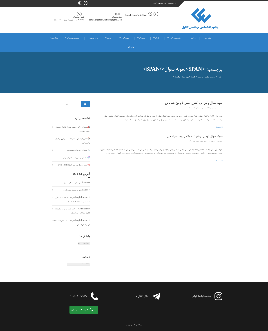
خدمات (157, 38)
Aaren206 (86, 183)
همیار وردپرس (129, 325)
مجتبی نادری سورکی (73, 38)
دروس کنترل (125, 38)
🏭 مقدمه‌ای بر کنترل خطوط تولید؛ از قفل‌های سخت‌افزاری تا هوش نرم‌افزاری (71, 129)
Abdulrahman (84, 209)
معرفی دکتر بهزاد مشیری (71, 183)
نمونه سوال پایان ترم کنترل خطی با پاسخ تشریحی (193, 103)
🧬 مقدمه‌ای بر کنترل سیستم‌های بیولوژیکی (76, 158)
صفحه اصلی (207, 38)
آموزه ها (108, 38)
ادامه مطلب (218, 127)
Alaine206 (85, 190)
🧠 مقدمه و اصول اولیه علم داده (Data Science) (74, 165)
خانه (220, 77)
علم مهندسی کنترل (175, 38)
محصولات (142, 38)
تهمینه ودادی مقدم (198, 108)
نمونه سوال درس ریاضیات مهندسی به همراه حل (194, 136)
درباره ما (193, 38)
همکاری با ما (54, 38)
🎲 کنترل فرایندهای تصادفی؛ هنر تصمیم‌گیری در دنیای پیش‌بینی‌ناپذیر (72, 141)
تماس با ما (131, 47)
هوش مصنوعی (93, 38)
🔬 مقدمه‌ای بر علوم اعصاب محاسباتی (78, 150)
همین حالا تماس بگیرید (79, 310)
